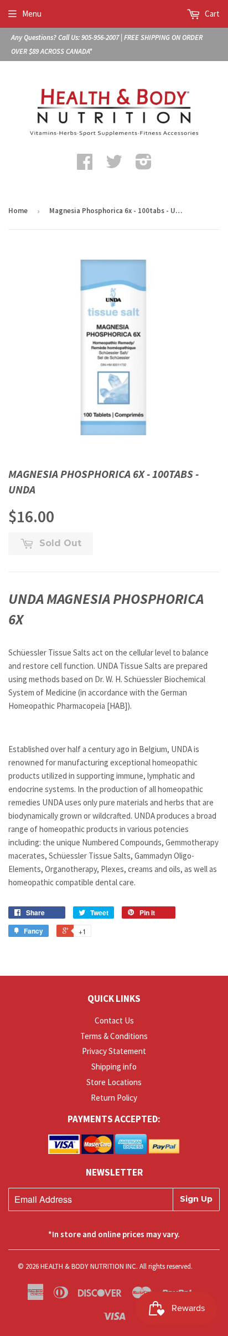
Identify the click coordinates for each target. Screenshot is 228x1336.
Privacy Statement (114, 1051)
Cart (211, 13)
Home (18, 210)
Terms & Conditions (114, 1036)
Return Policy (114, 1097)
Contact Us (114, 1020)
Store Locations (114, 1082)
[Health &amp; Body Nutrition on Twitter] (114, 165)
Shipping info (114, 1066)
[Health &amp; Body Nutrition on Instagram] (143, 165)
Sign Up (196, 1199)
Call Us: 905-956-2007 (88, 37)
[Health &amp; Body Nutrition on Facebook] (84, 165)
